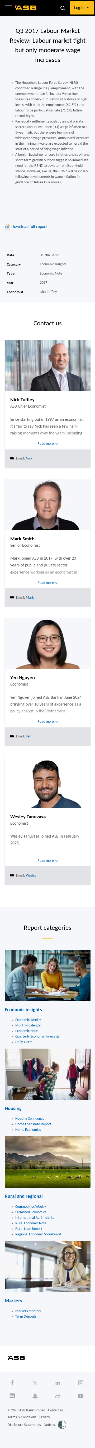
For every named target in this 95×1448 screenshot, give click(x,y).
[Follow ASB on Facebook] (12, 1382)
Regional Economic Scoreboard (38, 1234)
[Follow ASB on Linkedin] (58, 1382)
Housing (13, 1108)
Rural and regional (24, 1196)
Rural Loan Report (28, 1229)
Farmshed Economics (30, 1212)
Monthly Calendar (28, 1026)
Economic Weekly (28, 1020)
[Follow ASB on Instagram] (81, 1382)
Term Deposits (25, 1317)
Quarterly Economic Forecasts (37, 1037)
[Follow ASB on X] (35, 1382)
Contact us (56, 1410)
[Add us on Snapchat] (35, 1396)
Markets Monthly (28, 1311)
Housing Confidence (29, 1119)
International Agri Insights (34, 1218)
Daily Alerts (23, 1042)
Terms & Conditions (22, 1417)
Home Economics (28, 1130)
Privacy (44, 1417)
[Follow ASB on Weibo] (58, 1396)
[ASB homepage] (26, 8)
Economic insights (23, 1009)
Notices (49, 1424)
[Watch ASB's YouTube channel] (81, 1396)
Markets (13, 1301)
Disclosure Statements (24, 1424)
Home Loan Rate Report (33, 1124)
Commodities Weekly (30, 1207)
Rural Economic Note (30, 1223)
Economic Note (26, 1031)
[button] (8, 8)
